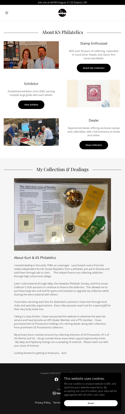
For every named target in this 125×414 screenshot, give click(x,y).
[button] (12, 13)
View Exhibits (31, 104)
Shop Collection (94, 145)
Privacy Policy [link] (43, 402)
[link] (62, 13)
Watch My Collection (94, 68)
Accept (91, 403)
